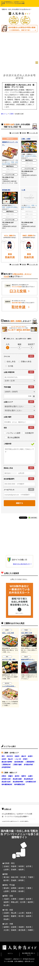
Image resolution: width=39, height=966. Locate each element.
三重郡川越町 (17, 764)
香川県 (21, 916)
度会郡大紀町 (6, 782)
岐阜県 (21, 888)
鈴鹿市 (30, 756)
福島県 (21, 869)
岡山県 (13, 913)
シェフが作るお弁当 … (8, 686)
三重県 (11, 114)
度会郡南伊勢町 (18, 782)
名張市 (4, 759)
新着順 (24, 133)
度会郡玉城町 (17, 779)
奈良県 (28, 899)
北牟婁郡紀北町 (30, 782)
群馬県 (21, 880)
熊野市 (23, 776)
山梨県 (6, 891)
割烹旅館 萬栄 (6, 190)
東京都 (6, 877)
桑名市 (23, 756)
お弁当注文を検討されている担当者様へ (15, 821)
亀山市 (10, 759)
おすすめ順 (15, 133)
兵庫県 (13, 899)
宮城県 (13, 869)
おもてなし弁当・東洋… (9, 659)
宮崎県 (13, 930)
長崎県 (21, 927)
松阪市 (17, 756)
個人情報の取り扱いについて (28, 954)
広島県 (6, 913)
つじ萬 (23, 190)
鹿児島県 (21, 930)
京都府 (21, 899)
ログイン (10, 953)
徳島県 (28, 916)
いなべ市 (18, 759)
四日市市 (10, 756)
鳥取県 (28, 913)
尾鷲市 (10, 776)
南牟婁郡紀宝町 (19, 784)
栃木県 (6, 880)
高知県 (6, 919)
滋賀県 (6, 902)
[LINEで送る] (32, 517)
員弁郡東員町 (18, 762)
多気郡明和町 (6, 767)
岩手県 (28, 866)
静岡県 (13, 888)
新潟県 (21, 891)
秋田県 (21, 866)
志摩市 (30, 776)
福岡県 (6, 927)
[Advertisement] (19, 46)
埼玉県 (22, 877)
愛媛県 (13, 916)
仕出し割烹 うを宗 (26, 633)
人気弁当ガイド (17, 959)
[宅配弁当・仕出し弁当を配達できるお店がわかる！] (19, 12)
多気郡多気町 (28, 764)
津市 (3, 756)
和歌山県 (14, 902)
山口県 (21, 913)
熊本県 (28, 927)
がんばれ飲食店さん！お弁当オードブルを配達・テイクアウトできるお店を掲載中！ (12, 3)
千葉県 (30, 877)
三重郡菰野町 (30, 762)
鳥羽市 (17, 776)
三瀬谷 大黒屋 (25, 139)
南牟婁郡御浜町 (7, 784)
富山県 (6, 905)
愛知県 (6, 888)
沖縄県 (30, 930)
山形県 (6, 869)
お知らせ (7, 809)
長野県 (13, 891)
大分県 (6, 930)
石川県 (22, 902)
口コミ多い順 (33, 133)
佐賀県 (13, 927)
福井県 (30, 902)
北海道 (6, 866)
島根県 (6, 916)
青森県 (13, 866)
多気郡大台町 (6, 779)
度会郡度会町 (28, 779)
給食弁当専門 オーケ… (28, 659)
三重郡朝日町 (6, 764)
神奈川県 (14, 877)
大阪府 (6, 899)
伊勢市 (4, 776)
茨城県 (13, 880)
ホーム (5, 114)
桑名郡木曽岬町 (7, 762)
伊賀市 (25, 759)
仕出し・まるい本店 (8, 633)
